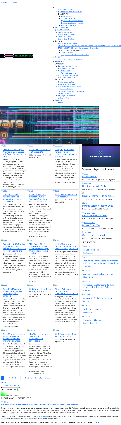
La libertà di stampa (92, 309)
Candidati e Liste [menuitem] (67, 53)
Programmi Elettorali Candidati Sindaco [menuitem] (75, 55)
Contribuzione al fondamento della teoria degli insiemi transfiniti (98, 286)
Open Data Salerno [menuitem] (65, 32)
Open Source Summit (93, 235)
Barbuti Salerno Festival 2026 (97, 205)
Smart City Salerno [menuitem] (64, 37)
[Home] (16, 55)
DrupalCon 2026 (91, 225)
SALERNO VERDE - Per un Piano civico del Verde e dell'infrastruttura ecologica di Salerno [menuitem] (89, 46)
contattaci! (96, 422)
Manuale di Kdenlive (92, 320)
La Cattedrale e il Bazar (93, 250)
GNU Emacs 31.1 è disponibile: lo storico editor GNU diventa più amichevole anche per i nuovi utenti (39, 248)
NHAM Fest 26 (89, 176)
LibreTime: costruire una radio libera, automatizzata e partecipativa (39, 337)
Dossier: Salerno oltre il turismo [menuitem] (72, 91)
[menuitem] (65, 9)
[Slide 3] (63, 141)
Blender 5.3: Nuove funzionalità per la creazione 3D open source (66, 291)
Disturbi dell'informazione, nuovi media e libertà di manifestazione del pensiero (100, 261)
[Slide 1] (57, 141)
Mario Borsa (87, 312)
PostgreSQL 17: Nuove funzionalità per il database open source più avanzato (66, 153)
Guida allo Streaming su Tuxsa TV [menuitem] (70, 59)
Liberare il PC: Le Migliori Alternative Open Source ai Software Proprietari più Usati (14, 153)
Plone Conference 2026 (94, 215)
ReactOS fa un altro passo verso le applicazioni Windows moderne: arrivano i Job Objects (14, 337)
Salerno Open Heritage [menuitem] (66, 39)
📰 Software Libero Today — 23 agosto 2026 (66, 335)
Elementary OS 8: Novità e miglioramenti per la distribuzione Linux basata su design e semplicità (14, 247)
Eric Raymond (88, 253)
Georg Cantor (88, 290)
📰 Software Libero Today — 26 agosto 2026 (40, 150)
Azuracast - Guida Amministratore (98, 298)
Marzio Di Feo (88, 277)
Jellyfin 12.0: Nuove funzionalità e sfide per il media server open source (66, 246)
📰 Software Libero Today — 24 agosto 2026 (40, 290)
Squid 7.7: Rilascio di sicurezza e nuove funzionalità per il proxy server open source (39, 198)
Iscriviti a (4, 382)
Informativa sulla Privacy (11, 385)
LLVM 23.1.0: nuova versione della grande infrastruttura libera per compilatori (13, 198)
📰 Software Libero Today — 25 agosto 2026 (66, 195)
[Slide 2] (60, 141)
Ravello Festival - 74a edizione (98, 195)
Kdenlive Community (90, 323)
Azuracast (86, 301)
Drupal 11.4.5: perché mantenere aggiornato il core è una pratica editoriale (13, 292)
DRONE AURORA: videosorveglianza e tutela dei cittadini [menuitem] (78, 48)
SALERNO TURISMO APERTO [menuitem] (68, 43)
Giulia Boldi (87, 266)
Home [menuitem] (57, 7)
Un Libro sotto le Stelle (94, 186)
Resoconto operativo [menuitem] (68, 73)
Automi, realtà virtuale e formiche (98, 274)
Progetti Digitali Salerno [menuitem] (66, 34)
